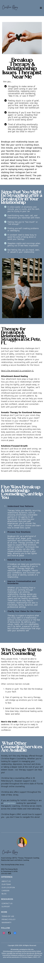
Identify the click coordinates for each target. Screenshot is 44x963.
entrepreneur (10, 803)
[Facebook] (15, 933)
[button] (41, 8)
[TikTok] (9, 933)
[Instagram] (4, 933)
